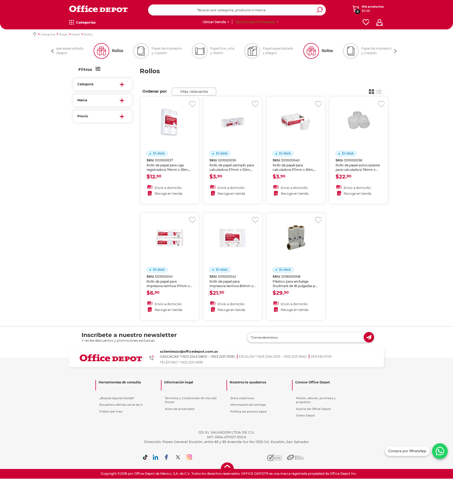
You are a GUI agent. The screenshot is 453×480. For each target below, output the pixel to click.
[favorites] (366, 22)
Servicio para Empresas (255, 22)
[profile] (379, 22)
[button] (52, 51)
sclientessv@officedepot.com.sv (189, 351)
